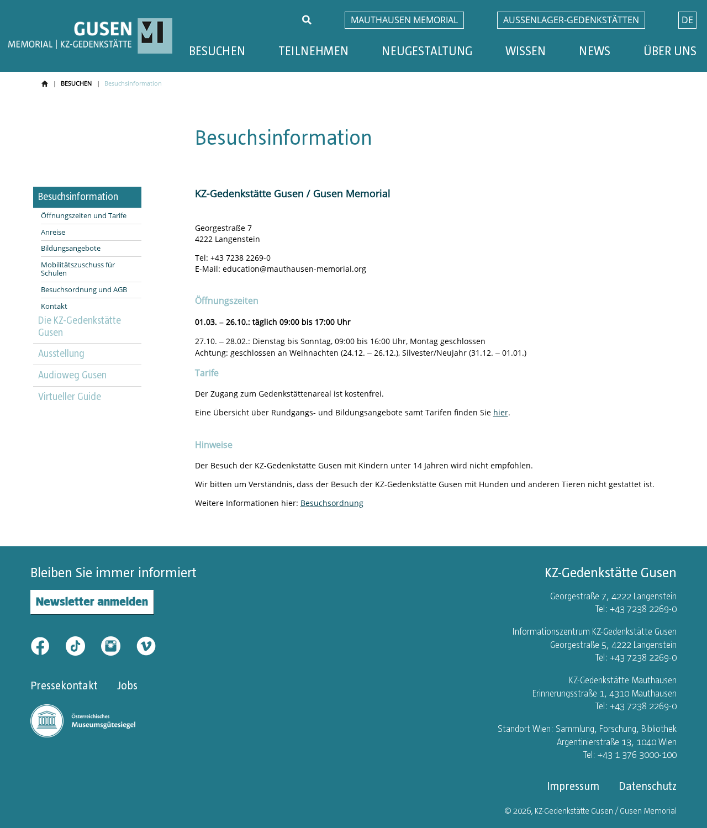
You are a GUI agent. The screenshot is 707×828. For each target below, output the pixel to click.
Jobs (127, 685)
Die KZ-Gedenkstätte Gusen (79, 326)
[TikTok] (82, 645)
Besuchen (217, 51)
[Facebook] (47, 645)
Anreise (53, 232)
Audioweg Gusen (72, 375)
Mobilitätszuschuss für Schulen (78, 269)
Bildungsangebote (71, 248)
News (594, 51)
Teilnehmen (313, 51)
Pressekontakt (64, 685)
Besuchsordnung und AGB (84, 290)
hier (500, 412)
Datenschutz (648, 786)
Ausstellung (61, 353)
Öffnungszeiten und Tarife (83, 216)
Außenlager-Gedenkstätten (571, 20)
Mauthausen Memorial (404, 20)
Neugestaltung (427, 51)
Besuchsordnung (331, 503)
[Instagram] (117, 645)
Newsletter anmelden (92, 601)
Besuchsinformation (78, 196)
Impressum (573, 786)
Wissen (525, 51)
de (687, 20)
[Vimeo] (146, 645)
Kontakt (54, 306)
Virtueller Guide (69, 396)
